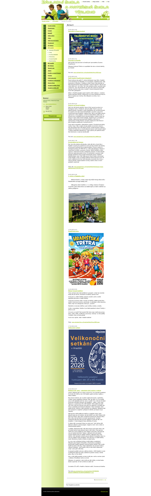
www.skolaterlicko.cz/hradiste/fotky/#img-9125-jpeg (87, 72)
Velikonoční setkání (74, 328)
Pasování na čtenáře (74, 60)
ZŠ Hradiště (55, 21)
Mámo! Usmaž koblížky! (75, 291)
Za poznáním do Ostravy (75, 142)
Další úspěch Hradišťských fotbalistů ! (80, 78)
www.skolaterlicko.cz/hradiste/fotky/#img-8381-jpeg (86, 322)
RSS (103, 1)
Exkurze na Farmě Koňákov (76, 105)
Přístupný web (104, 491)
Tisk (108, 1)
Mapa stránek (96, 1)
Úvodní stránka (86, 1)
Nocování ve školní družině (76, 31)
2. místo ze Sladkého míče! (76, 176)
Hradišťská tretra (73, 231)
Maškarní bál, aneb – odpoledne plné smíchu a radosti (84, 390)
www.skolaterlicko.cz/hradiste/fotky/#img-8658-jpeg (87, 136)
